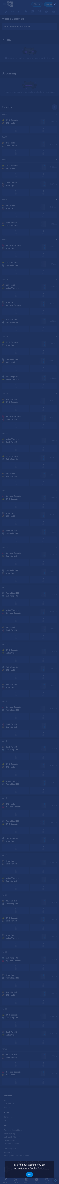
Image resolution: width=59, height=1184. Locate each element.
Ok (29, 1174)
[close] (54, 4)
